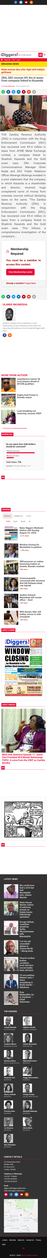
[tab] (7, 516)
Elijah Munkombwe (30, 1061)
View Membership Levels (20, 272)
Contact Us (30, 1240)
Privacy (38, 1240)
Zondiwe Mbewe (10, 1044)
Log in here (30, 283)
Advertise (12, 1240)
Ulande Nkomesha (9, 86)
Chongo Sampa (28, 1094)
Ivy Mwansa (8, 1128)
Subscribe (7, 60)
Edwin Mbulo (27, 1128)
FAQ (13, 60)
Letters (4, 1240)
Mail (3, 1244)
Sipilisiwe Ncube (29, 1027)
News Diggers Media (29, 1255)
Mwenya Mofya (10, 1061)
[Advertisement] (23, 28)
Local (43, 97)
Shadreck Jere (9, 1078)
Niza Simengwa (10, 1145)
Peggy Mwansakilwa (30, 1078)
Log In (18, 60)
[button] (40, 55)
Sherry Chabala (10, 1094)
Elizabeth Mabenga (30, 1111)
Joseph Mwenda (10, 1027)
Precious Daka (9, 1111)
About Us (21, 1240)
